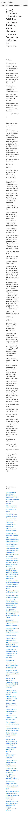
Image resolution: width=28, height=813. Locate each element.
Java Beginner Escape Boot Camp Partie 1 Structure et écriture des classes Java (12, 784)
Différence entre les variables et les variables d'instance (12, 644)
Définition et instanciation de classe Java (10, 524)
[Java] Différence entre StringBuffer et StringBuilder (12, 770)
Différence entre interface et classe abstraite (11, 692)
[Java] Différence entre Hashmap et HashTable (11, 711)
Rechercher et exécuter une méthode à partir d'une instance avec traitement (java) (12, 663)
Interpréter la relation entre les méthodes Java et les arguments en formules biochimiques (12, 795)
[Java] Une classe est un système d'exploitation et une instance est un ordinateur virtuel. (12, 631)
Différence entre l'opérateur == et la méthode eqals (11, 717)
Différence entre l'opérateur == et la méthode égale (11, 698)
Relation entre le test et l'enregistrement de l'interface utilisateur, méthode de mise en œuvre (12, 584)
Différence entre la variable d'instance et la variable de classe (12, 539)
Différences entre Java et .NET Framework (11, 755)
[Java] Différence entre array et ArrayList (11, 749)
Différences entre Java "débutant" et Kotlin (11, 705)
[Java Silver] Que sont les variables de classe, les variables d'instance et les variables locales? (12, 603)
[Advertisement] (12, 54)
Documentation (7, 2)
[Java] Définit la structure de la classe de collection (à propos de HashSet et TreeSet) (12, 613)
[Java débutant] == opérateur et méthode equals (12, 724)
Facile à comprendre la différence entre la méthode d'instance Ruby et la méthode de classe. (12, 562)
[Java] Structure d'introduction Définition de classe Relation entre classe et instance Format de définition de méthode (12, 497)
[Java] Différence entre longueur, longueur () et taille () (12, 776)
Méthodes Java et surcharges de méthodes (11, 655)
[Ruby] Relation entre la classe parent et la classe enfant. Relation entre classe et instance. (12, 552)
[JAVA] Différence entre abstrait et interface (11, 735)
